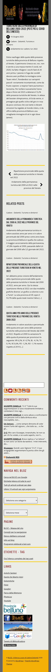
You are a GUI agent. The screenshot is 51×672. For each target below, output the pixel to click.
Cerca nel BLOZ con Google (15, 477)
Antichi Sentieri (10, 573)
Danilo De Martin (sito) (13, 577)
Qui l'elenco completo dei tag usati (18, 558)
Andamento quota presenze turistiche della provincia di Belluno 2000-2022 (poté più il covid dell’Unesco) (25, 27)
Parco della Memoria (13, 593)
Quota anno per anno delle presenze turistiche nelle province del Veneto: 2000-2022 (23, 316)
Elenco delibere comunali (14, 536)
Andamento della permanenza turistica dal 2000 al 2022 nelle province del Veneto (26, 185)
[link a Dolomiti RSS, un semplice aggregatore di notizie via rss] (5, 457)
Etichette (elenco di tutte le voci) (17, 481)
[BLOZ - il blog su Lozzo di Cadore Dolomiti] (26, 20)
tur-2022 (34, 49)
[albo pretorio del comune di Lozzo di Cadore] (24, 392)
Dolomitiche (9, 581)
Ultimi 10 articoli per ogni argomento (20, 489)
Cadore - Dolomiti (18, 41)
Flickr (6, 585)
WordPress (19, 661)
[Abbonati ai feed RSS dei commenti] (15, 392)
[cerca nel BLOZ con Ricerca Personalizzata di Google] (28, 392)
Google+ (7, 589)
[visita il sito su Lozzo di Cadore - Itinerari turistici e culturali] (18, 626)
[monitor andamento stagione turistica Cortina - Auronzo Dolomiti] (18, 463)
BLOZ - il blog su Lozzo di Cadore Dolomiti (23, 658)
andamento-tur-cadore (20, 49)
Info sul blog (9, 540)
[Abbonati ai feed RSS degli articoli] (6, 392)
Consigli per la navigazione (15, 532)
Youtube (7, 600)
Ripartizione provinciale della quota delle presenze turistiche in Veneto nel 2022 (27, 174)
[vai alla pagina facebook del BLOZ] (18, 617)
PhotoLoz (8, 596)
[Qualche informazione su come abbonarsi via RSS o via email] (19, 392)
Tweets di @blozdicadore (14, 641)
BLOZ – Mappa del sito (13, 528)
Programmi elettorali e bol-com (17, 544)
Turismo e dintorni (29, 213)
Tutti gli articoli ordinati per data (17, 485)
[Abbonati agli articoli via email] (10, 392)
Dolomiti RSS (12, 457)
